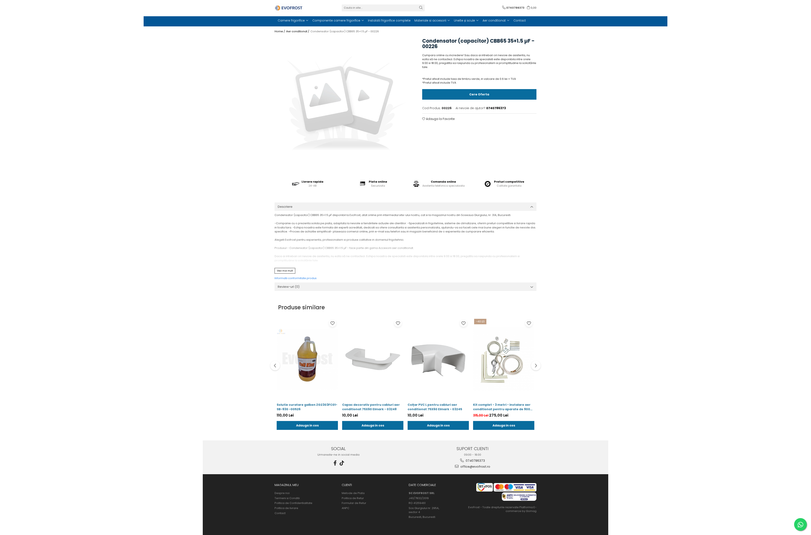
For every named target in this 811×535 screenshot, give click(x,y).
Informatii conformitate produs (296, 278)
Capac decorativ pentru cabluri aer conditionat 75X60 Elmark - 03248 (371, 407)
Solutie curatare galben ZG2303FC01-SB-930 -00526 (307, 407)
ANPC (345, 508)
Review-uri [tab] (289, 286)
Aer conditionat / (298, 31)
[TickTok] (341, 463)
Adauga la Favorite (440, 119)
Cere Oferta (479, 94)
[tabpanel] (343, 105)
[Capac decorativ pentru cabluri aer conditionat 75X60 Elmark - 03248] (372, 359)
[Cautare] (421, 7)
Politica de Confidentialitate (293, 503)
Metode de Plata (353, 493)
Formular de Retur (354, 503)
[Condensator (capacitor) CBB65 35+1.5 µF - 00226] (343, 105)
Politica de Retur (353, 498)
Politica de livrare (286, 508)
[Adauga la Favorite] (332, 323)
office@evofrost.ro (475, 466)
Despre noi (282, 493)
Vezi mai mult (285, 270)
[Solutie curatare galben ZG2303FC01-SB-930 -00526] (307, 359)
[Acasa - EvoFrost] (296, 8)
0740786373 (475, 460)
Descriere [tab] (285, 206)
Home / (280, 31)
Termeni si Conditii (287, 498)
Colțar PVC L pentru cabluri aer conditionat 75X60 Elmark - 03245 (435, 407)
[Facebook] (335, 463)
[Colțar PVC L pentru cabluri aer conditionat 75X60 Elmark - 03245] (438, 359)
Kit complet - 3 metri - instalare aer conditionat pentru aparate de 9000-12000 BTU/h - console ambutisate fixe (503, 407)
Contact (280, 513)
